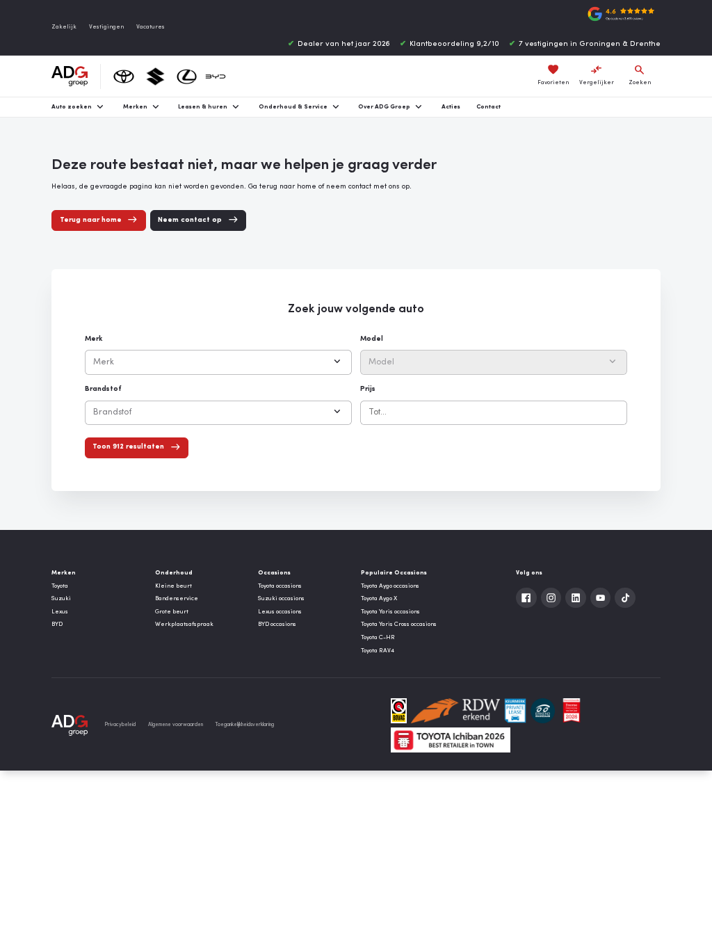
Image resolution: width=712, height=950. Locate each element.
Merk (93, 339)
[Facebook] (526, 598)
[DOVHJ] (571, 710)
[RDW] (455, 710)
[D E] (543, 710)
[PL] (515, 710)
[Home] (69, 76)
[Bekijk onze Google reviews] (621, 14)
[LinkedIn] (575, 598)
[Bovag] (399, 710)
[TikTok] (625, 598)
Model (371, 339)
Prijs (367, 389)
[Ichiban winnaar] (450, 739)
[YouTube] (600, 598)
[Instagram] (551, 598)
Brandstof (103, 389)
